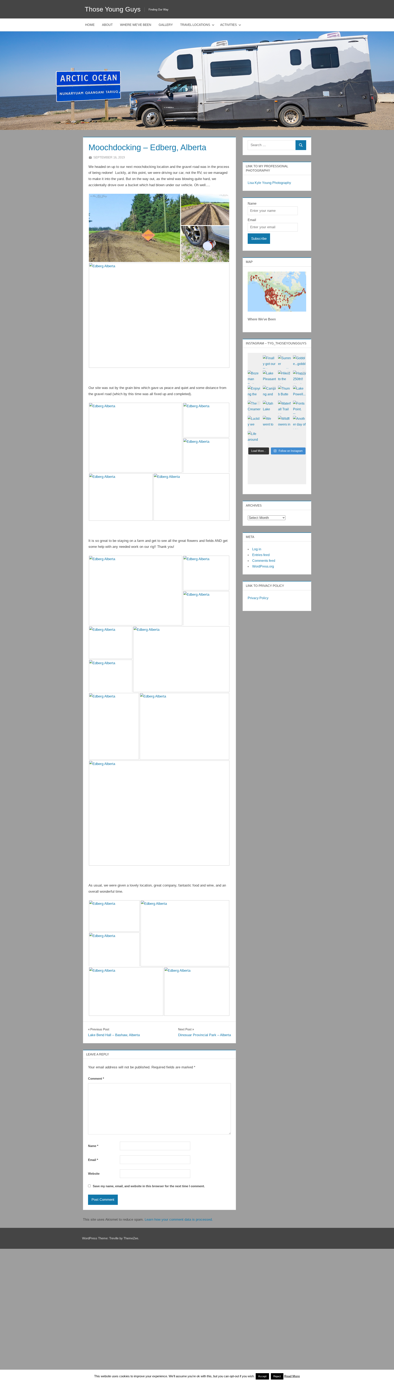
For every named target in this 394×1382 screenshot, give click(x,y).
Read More (292, 1376)
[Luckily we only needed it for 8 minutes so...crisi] (254, 422)
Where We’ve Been (135, 24)
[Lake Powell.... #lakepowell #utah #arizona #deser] (299, 392)
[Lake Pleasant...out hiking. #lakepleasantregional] (269, 377)
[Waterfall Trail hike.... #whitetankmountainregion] (284, 407)
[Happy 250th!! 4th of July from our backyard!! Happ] (299, 377)
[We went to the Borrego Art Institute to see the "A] (269, 422)
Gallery (166, 24)
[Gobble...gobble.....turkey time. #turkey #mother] (299, 361)
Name (93, 1146)
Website (94, 1173)
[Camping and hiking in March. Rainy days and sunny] (269, 392)
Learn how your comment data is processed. (179, 1219)
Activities (228, 24)
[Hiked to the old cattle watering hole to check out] (284, 377)
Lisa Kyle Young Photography (269, 183)
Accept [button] (262, 1376)
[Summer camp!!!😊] (284, 361)
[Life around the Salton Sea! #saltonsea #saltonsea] (254, 437)
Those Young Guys (113, 9)
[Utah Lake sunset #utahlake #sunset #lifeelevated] (269, 407)
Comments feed (263, 560)
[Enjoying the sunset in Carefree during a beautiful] (254, 392)
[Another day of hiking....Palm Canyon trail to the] (299, 422)
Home (90, 24)
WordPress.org (263, 566)
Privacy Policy (258, 598)
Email (93, 1160)
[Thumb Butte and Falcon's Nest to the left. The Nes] (284, 392)
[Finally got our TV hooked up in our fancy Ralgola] (269, 361)
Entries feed (261, 555)
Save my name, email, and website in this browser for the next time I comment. (149, 1186)
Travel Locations (195, 24)
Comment (96, 1078)
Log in (256, 549)
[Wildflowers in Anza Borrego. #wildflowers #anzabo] (284, 422)
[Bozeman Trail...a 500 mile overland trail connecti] (254, 377)
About (107, 24)
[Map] (277, 292)
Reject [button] (277, 1376)
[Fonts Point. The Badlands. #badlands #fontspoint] (299, 407)
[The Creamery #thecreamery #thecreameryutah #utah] (254, 407)
